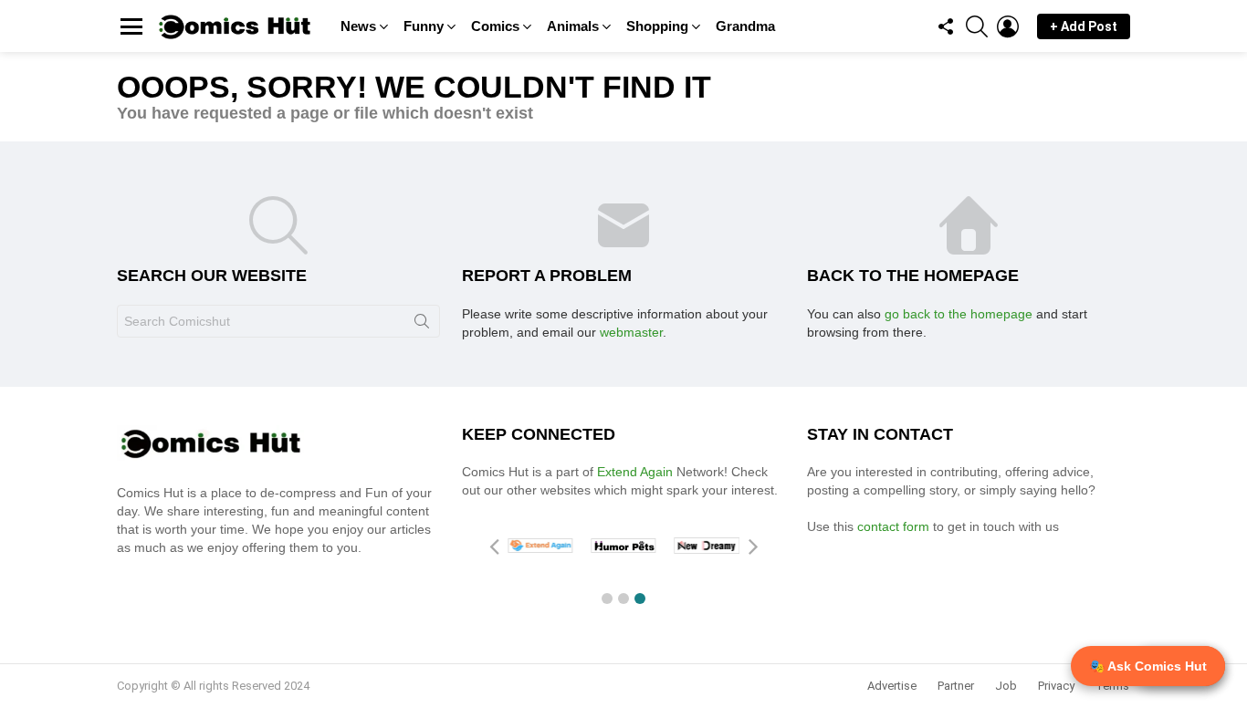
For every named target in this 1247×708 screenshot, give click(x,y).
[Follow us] (946, 26)
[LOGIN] (1008, 26)
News (358, 26)
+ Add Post (1083, 26)
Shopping (657, 26)
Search (421, 325)
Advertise (892, 685)
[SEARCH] (977, 26)
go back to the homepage (958, 314)
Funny (423, 26)
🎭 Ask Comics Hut (1148, 666)
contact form (895, 526)
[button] (607, 598)
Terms (1112, 685)
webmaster (631, 332)
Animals (573, 26)
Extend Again (635, 471)
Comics (495, 26)
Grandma (745, 26)
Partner (956, 685)
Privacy (1056, 685)
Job (1006, 685)
